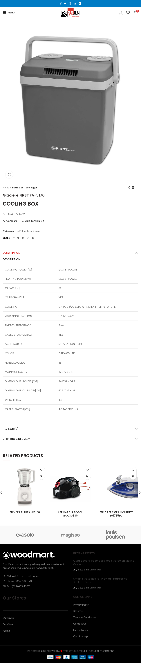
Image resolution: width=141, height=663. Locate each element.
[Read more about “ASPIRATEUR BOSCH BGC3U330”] (87, 476)
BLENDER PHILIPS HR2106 (25, 512)
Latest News (80, 630)
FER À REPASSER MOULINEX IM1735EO (116, 514)
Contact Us (79, 623)
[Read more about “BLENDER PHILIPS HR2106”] (41, 476)
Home (6, 187)
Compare (11, 221)
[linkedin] (75, 3)
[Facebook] (61, 3)
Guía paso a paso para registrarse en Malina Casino (103, 562)
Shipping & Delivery (16, 439)
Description (11, 253)
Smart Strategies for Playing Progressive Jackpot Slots (100, 580)
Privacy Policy (81, 604)
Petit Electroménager (24, 187)
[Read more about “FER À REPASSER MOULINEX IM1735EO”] (133, 476)
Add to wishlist (34, 221)
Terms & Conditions (84, 617)
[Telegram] (79, 3)
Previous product (129, 187)
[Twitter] (65, 3)
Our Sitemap (80, 636)
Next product (136, 187)
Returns (78, 610)
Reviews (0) (11, 429)
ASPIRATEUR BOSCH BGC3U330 (70, 514)
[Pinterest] (70, 3)
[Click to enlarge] (9, 174)
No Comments (93, 569)
